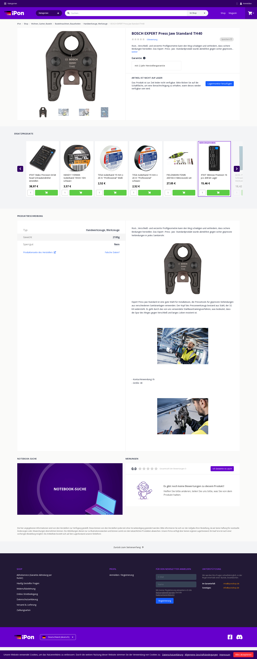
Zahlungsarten (23, 610)
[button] (43, 112)
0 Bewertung (152, 39)
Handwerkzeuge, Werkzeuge (96, 24)
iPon (19, 24)
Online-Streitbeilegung (27, 594)
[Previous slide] (20, 169)
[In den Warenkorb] (46, 192)
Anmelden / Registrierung (121, 575)
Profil (112, 569)
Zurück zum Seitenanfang (127, 547)
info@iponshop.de (231, 588)
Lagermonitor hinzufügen (219, 83)
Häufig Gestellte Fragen (28, 583)
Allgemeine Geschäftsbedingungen (201, 654)
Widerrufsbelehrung (26, 588)
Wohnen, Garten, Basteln (41, 24)
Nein (117, 244)
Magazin (233, 13)
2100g (116, 237)
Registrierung (164, 600)
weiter (135, 51)
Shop (223, 13)
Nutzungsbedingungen (165, 592)
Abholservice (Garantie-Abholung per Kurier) (34, 576)
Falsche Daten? (112, 252)
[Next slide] (237, 169)
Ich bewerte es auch (222, 468)
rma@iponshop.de (231, 583)
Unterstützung (211, 569)
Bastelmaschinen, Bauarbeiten (68, 24)
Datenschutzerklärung (27, 599)
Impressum (224, 654)
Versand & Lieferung (26, 604)
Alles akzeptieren (243, 654)
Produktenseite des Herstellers (38, 252)
